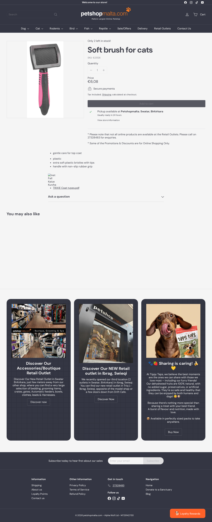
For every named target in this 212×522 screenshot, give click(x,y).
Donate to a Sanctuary (159, 489)
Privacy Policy (78, 485)
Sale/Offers (124, 28)
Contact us (38, 498)
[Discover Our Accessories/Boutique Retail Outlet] (39, 331)
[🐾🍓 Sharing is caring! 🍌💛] (173, 331)
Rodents (55, 28)
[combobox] (33, 14)
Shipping (106, 94)
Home (149, 485)
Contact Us (184, 28)
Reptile (103, 28)
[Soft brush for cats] (22, 245)
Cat (38, 28)
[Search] (56, 14)
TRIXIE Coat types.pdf (66, 188)
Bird (72, 28)
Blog (148, 494)
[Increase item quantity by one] (103, 70)
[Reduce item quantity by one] (91, 70)
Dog (23, 28)
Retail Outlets (162, 28)
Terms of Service (79, 489)
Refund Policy (77, 494)
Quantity (93, 63)
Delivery (143, 28)
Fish (87, 28)
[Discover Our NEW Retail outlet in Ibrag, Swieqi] (106, 333)
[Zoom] (45, 79)
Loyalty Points (39, 494)
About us (36, 489)
